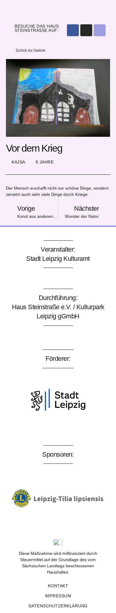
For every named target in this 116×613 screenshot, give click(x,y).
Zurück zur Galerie (31, 50)
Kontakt (58, 585)
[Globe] (100, 30)
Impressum (58, 595)
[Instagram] (86, 30)
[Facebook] (73, 30)
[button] (58, 10)
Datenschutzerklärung (58, 606)
